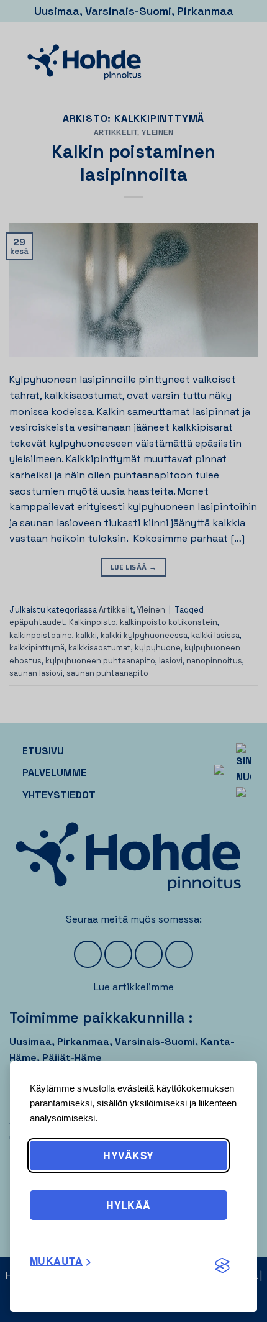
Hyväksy (128, 1155)
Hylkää (128, 1205)
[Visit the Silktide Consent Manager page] (222, 1266)
